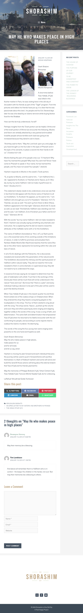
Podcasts (69, 137)
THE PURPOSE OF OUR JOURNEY (71, 70)
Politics (69, 140)
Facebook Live (71, 116)
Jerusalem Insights (14, 403)
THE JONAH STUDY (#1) (14, 408)
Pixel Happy (40, 610)
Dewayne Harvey (17, 434)
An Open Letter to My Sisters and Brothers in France (28, 406)
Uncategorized (71, 149)
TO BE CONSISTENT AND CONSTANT (72, 79)
